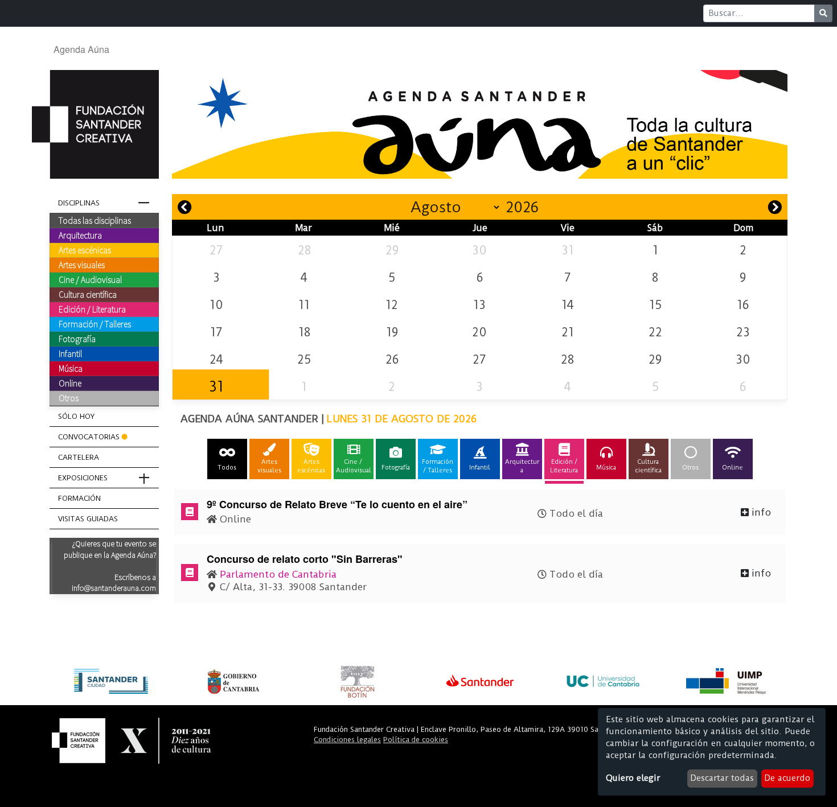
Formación (79, 498)
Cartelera (78, 457)
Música (71, 368)
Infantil (70, 353)
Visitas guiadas (88, 518)
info (760, 512)
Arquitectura (80, 235)
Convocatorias (89, 437)
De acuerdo (787, 778)
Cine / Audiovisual (90, 279)
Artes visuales (82, 264)
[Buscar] (823, 13)
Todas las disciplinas (95, 220)
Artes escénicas (85, 250)
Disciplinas (79, 203)
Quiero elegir (633, 778)
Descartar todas (722, 778)
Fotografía (77, 338)
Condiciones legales (347, 739)
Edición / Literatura (92, 309)
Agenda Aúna (81, 49)
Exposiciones (83, 478)
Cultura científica (88, 294)
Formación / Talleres (95, 324)
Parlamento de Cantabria (278, 574)
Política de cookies (415, 739)
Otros (69, 398)
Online (70, 383)
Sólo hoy (76, 416)
